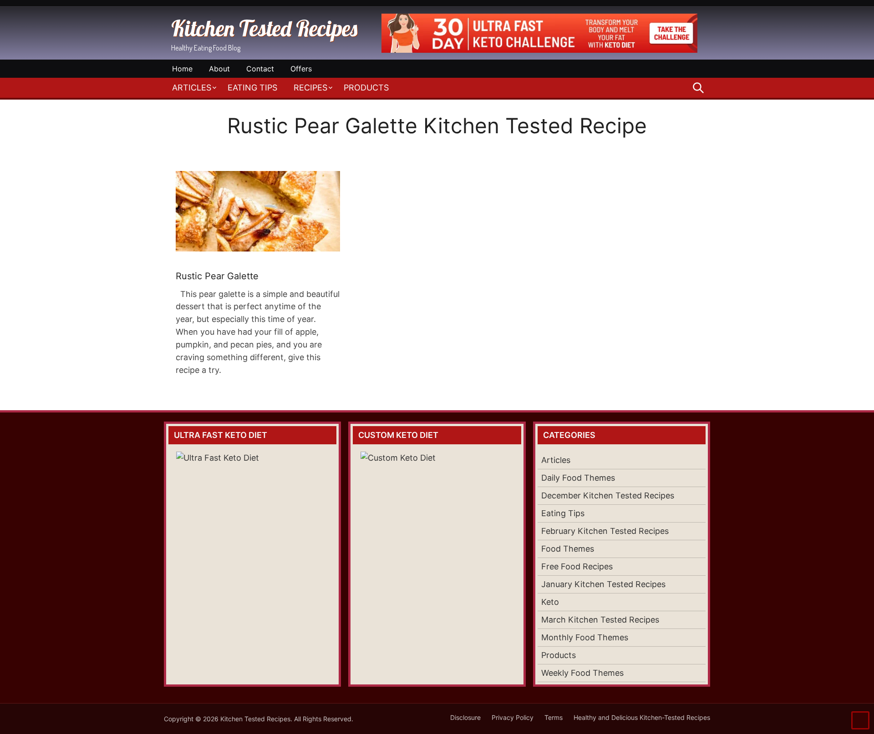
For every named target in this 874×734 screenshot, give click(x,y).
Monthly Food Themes (584, 637)
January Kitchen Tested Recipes (603, 584)
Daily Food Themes (578, 478)
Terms (553, 717)
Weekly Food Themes (582, 673)
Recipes (310, 87)
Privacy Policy (513, 717)
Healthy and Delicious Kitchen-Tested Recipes (642, 717)
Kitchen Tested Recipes (264, 28)
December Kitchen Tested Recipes (607, 495)
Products (366, 87)
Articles (191, 87)
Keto (550, 602)
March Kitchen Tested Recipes (600, 619)
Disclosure (465, 717)
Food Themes (567, 548)
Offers (301, 68)
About (219, 68)
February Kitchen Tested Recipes (605, 531)
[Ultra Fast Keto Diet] (539, 50)
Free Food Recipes (577, 566)
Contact (260, 68)
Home (182, 68)
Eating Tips (252, 87)
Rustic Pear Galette (217, 276)
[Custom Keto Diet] (437, 515)
